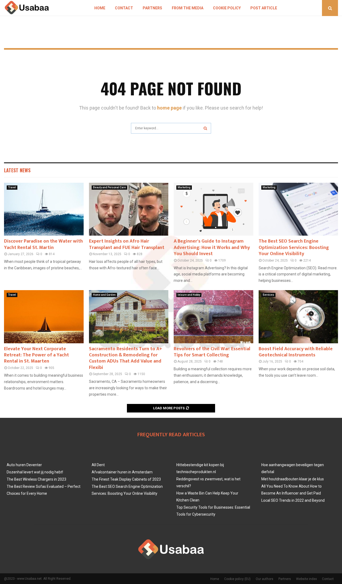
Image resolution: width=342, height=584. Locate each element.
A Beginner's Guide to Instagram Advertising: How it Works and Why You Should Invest (212, 247)
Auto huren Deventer (24, 465)
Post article (263, 8)
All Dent (98, 465)
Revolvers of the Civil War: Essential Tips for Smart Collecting (212, 352)
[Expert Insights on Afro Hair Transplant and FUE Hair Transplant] (129, 209)
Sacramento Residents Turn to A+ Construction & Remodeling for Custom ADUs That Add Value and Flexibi (125, 358)
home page (169, 108)
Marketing (184, 187)
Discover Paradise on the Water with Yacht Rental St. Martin (43, 244)
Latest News (17, 170)
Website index (306, 579)
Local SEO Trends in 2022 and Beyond (293, 500)
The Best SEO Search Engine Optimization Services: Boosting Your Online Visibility (294, 247)
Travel (12, 187)
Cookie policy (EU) (237, 579)
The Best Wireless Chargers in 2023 (36, 479)
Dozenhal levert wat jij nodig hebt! (35, 472)
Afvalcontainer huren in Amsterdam (122, 472)
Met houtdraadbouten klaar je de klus (292, 479)
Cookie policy (227, 8)
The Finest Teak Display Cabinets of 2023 (126, 479)
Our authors (264, 579)
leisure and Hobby (189, 294)
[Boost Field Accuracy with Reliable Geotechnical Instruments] (298, 316)
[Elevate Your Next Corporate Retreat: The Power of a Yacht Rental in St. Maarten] (44, 316)
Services (268, 294)
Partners (152, 8)
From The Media (187, 8)
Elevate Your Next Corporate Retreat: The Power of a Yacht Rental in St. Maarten (36, 355)
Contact (124, 8)
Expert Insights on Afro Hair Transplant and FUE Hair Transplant (126, 244)
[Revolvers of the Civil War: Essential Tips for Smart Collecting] (213, 316)
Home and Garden (104, 294)
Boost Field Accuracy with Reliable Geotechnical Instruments (296, 352)
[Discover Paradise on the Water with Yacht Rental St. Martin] (44, 209)
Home (99, 8)
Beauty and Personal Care (109, 187)
